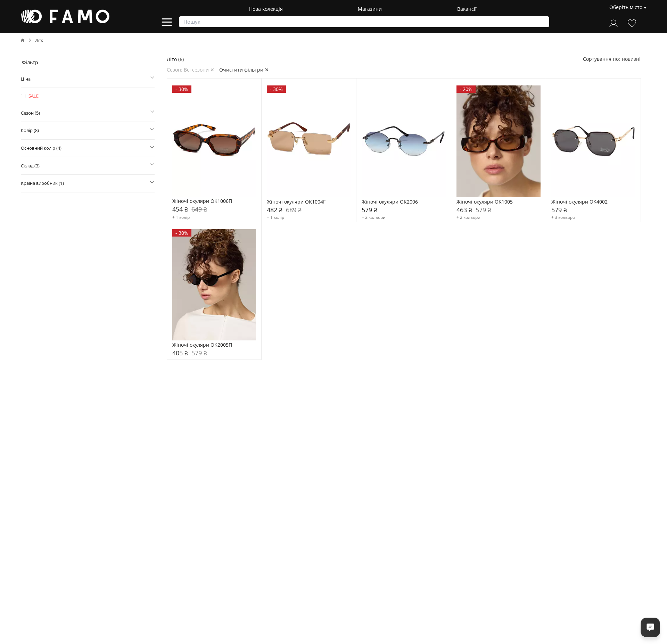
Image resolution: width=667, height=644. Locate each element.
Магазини (370, 9)
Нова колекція (266, 9)
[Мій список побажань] (632, 22)
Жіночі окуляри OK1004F (296, 202)
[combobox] (631, 59)
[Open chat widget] (650, 627)
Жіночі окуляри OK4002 (579, 202)
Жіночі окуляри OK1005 (484, 202)
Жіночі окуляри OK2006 (390, 202)
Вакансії (467, 9)
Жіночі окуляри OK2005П (202, 345)
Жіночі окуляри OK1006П (202, 201)
